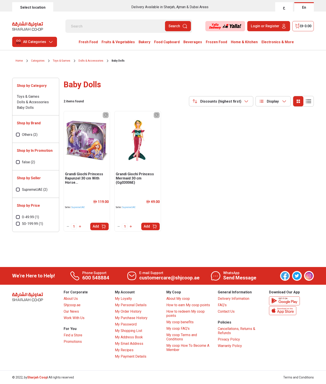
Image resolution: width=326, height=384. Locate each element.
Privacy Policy (229, 339)
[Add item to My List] (106, 115)
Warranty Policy (230, 346)
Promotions (73, 341)
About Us (71, 298)
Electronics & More (277, 42)
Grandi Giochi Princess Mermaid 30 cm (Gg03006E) (135, 178)
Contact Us (226, 311)
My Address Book (129, 337)
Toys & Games (61, 60)
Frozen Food (216, 42)
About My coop (178, 298)
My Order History (128, 311)
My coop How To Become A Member (187, 347)
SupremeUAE (78, 207)
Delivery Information (233, 298)
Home (19, 60)
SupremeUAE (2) (34, 189)
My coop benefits (180, 322)
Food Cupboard (167, 42)
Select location (32, 7)
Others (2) (29, 135)
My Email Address (129, 343)
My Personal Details (131, 305)
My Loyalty (123, 298)
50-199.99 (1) (32, 224)
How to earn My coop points (188, 305)
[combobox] (221, 101)
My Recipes (124, 350)
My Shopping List (128, 331)
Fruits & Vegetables (118, 42)
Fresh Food (88, 42)
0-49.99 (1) (30, 217)
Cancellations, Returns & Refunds (236, 331)
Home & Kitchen (244, 42)
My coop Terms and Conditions (181, 337)
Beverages (192, 42)
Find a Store (73, 335)
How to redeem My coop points (185, 313)
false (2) (28, 162)
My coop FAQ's (178, 328)
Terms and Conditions (298, 377)
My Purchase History (131, 318)
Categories (38, 60)
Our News (71, 311)
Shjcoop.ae (72, 305)
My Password (126, 324)
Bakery (144, 42)
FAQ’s (222, 305)
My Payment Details (130, 356)
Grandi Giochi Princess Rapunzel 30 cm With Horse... (84, 178)
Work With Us (74, 318)
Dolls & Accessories (91, 60)
